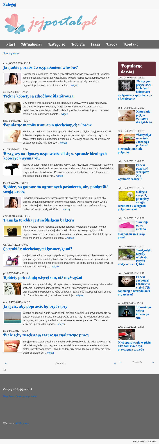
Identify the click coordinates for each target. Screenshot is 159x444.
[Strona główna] (54, 24)
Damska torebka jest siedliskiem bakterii (38, 220)
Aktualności (31, 44)
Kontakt (131, 44)
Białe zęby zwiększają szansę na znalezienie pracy (46, 335)
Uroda (111, 44)
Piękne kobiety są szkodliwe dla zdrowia (38, 96)
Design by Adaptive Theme (144, 441)
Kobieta (78, 44)
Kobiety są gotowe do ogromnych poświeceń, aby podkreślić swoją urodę (55, 189)
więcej (74, 85)
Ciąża (95, 44)
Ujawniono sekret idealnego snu (143, 312)
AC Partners (22, 423)
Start (10, 44)
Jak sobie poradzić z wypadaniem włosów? (40, 67)
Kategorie (56, 44)
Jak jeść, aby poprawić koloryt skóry (35, 306)
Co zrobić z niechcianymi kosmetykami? (37, 248)
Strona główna (11, 53)
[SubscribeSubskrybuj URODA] (4, 369)
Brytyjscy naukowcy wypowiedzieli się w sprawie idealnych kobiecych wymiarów (55, 156)
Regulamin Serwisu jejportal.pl (20, 396)
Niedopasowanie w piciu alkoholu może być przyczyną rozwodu (134, 345)
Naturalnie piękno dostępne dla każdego (144, 116)
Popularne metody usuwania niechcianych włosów (47, 124)
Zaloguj (9, 4)
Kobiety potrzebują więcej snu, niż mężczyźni (42, 277)
